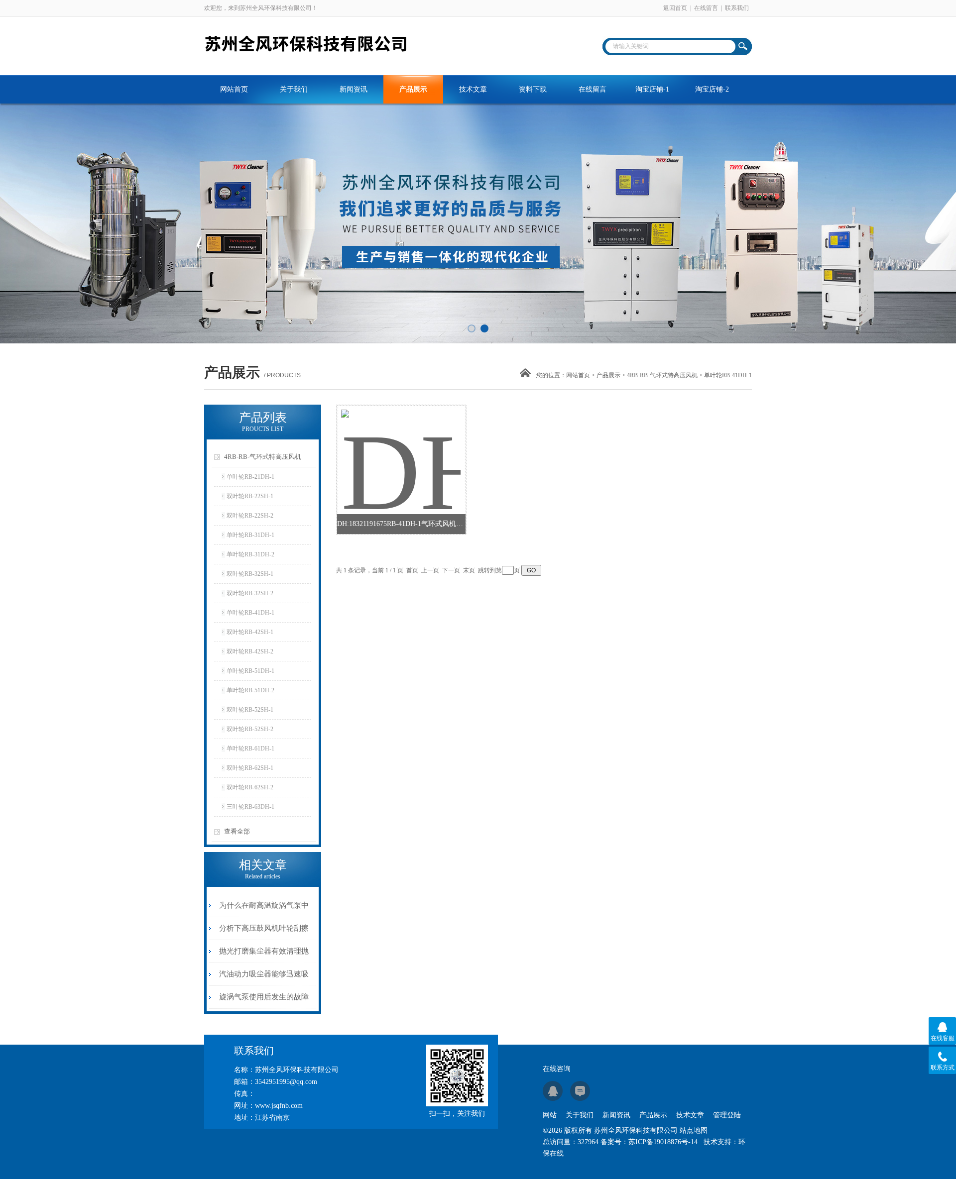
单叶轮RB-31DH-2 (250, 554)
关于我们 (294, 89)
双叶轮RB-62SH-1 (250, 767)
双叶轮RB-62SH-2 (250, 787)
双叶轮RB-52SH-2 (250, 729)
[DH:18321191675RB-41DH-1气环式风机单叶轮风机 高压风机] (401, 447)
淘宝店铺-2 (712, 89)
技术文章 (473, 89)
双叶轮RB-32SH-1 (250, 573)
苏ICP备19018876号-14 (663, 1142)
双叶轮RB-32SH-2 (250, 593)
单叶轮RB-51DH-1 (250, 670)
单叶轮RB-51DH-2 (250, 690)
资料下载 (533, 89)
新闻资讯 (353, 89)
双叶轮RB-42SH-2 (250, 651)
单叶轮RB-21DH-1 (250, 476)
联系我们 (737, 7)
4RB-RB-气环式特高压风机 (662, 375)
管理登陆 (727, 1115)
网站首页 (234, 89)
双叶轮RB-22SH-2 (250, 515)
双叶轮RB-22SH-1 (250, 496)
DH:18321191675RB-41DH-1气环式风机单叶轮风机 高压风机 (401, 524)
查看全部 (237, 831)
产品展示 (413, 89)
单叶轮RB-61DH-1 (250, 748)
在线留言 (706, 7)
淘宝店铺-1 (652, 89)
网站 (550, 1115)
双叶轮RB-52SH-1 (250, 709)
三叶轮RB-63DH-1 (250, 806)
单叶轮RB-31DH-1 (250, 535)
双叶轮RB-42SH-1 (250, 632)
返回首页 (675, 7)
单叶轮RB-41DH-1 (250, 612)
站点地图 (694, 1130)
